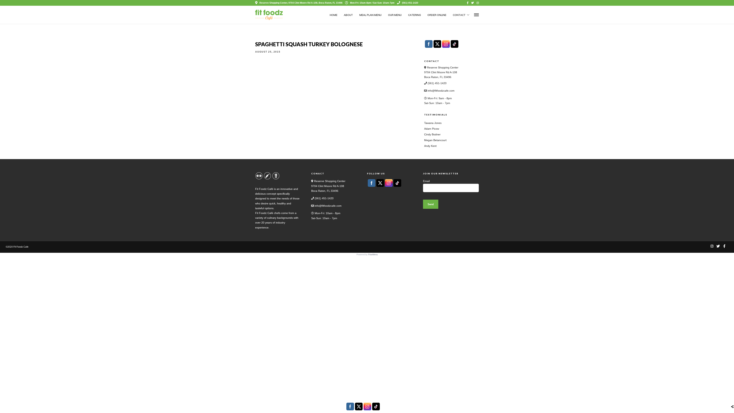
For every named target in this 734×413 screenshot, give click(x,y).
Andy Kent (430, 145)
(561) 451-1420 (410, 3)
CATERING (414, 15)
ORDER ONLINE (436, 15)
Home (333, 15)
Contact (459, 15)
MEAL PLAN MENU (370, 15)
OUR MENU (395, 15)
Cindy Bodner (432, 134)
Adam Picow (431, 128)
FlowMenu (373, 254)
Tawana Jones (433, 122)
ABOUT (348, 15)
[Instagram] (478, 3)
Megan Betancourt (435, 140)
